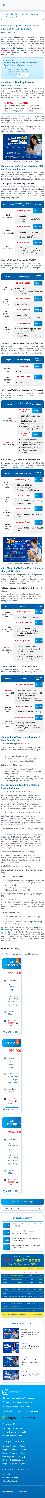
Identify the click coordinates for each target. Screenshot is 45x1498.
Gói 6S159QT (11, 1122)
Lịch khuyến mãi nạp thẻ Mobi (13, 1446)
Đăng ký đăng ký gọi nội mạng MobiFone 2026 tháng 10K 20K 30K (30, 1334)
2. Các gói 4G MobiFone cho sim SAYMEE (17, 72)
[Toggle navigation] (3, 5)
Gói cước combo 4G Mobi (12, 1435)
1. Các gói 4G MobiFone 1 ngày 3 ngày (16, 70)
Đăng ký (38, 211)
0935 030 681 (32, 1407)
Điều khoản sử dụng (10, 1477)
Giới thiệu (6, 1474)
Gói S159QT (12, 1043)
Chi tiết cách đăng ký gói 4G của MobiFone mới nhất (20, 63)
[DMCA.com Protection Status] (9, 1417)
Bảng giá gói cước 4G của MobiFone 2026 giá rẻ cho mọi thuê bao (21, 66)
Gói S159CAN (12, 963)
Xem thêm (23, 75)
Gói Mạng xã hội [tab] (31, 954)
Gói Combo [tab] (17, 954)
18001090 (25, 1411)
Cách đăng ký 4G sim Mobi (12, 1428)
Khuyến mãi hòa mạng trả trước (14, 1449)
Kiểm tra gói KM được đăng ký (13, 1456)
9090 (36, 1411)
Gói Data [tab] (6, 954)
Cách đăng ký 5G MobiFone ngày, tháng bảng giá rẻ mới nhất (30, 1362)
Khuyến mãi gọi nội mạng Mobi (14, 1463)
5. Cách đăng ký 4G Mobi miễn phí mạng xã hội (19, 78)
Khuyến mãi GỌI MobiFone (12, 1460)
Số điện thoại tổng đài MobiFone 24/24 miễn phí (21, 15)
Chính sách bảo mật (9, 1481)
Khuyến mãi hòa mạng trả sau (13, 1453)
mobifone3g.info (7, 932)
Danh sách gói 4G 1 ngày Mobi (14, 1432)
